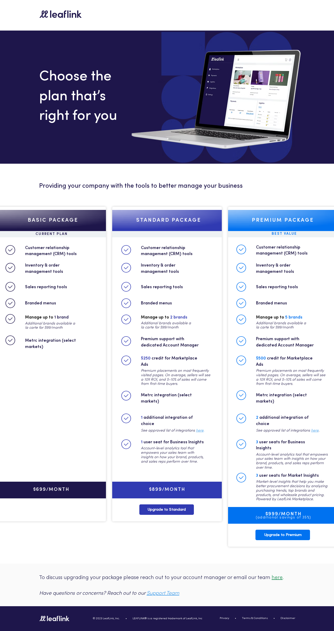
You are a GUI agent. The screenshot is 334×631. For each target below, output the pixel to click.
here (200, 430)
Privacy (224, 618)
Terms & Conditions (255, 618)
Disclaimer (288, 618)
